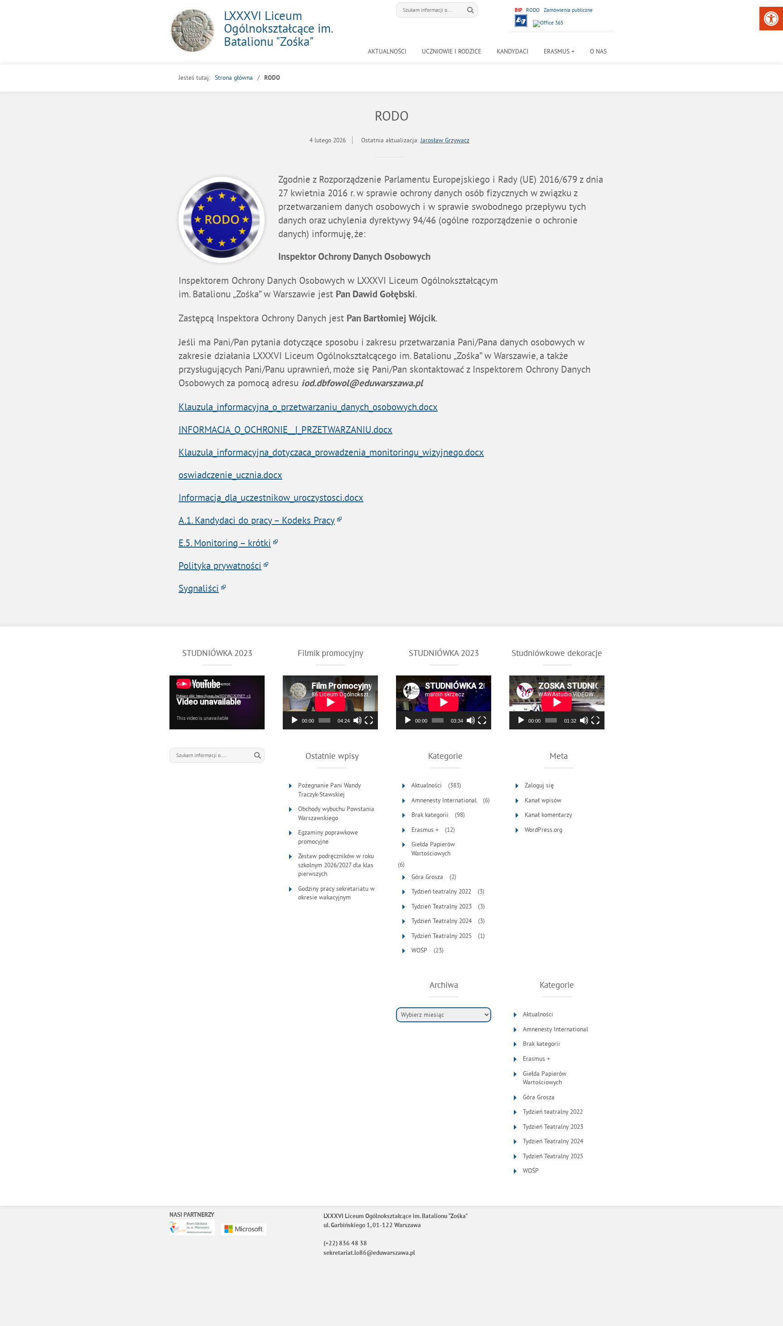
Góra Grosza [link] (427, 877)
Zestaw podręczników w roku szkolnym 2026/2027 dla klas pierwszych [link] (336, 865)
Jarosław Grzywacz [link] (444, 140)
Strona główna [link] (234, 78)
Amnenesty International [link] (444, 800)
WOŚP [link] (419, 950)
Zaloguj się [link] (539, 785)
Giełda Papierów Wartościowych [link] (433, 848)
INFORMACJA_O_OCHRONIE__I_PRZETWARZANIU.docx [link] (285, 429)
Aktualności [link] (387, 51)
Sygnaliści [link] (199, 588)
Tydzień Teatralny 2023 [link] (441, 906)
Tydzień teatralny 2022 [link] (441, 891)
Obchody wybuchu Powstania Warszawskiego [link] (336, 813)
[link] (771, 18)
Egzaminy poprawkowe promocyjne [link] (328, 837)
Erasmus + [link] (559, 51)
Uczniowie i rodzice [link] (451, 51)
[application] (217, 702)
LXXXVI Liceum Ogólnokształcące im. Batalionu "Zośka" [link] (278, 28)
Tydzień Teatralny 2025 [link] (441, 936)
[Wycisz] (357, 720)
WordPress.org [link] (543, 830)
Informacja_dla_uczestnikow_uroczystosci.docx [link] (271, 497)
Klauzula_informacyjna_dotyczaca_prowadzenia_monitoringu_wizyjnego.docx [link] (331, 452)
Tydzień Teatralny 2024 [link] (441, 921)
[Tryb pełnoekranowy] (368, 720)
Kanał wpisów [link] (543, 800)
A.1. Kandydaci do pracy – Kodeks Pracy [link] (257, 520)
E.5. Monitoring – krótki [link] (225, 543)
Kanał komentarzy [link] (548, 815)
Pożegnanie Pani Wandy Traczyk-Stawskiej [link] (329, 790)
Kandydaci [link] (512, 51)
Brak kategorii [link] (430, 815)
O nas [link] (598, 51)
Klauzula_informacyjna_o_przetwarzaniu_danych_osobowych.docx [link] (308, 407)
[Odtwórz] (294, 720)
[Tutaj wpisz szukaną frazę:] (430, 10)
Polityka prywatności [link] (220, 565)
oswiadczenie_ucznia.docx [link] (230, 475)
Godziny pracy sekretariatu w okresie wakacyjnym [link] (336, 893)
